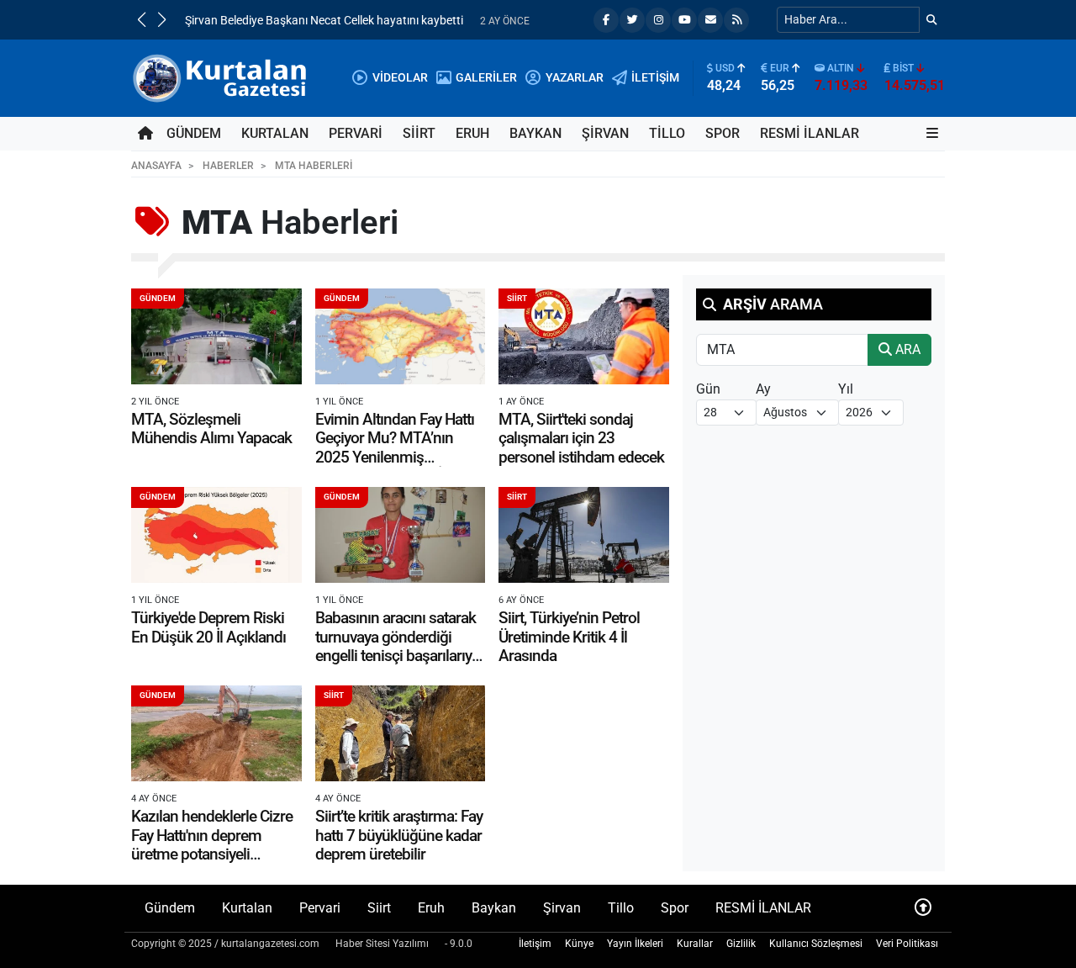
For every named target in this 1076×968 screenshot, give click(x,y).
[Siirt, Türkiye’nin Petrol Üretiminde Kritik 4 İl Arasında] (583, 535)
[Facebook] (606, 20)
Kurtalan (275, 133)
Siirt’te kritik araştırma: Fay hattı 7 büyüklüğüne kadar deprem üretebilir (399, 835)
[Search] (932, 20)
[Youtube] (684, 20)
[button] (141, 19)
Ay (763, 389)
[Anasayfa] (145, 134)
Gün (708, 389)
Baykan (535, 133)
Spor (722, 133)
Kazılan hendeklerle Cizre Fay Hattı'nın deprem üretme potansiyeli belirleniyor (212, 844)
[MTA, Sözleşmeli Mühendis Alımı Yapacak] (216, 336)
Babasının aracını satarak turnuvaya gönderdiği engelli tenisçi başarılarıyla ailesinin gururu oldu (399, 646)
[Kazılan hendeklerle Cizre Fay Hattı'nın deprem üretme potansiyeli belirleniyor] (216, 733)
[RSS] (736, 20)
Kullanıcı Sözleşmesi (815, 943)
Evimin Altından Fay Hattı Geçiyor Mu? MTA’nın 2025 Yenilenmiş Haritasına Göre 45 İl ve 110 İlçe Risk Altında (394, 457)
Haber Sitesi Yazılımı (382, 943)
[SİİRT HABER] (222, 77)
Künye (579, 943)
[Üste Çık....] (923, 908)
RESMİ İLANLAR (809, 133)
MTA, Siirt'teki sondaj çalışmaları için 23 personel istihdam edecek (581, 438)
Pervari (355, 133)
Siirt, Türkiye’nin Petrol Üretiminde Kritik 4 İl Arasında (569, 636)
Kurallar (695, 943)
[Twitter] (632, 20)
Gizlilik (741, 943)
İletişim (535, 943)
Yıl (845, 389)
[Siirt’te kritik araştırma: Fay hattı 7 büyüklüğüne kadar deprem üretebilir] (400, 733)
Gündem (193, 133)
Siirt (419, 133)
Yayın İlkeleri (635, 943)
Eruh (472, 133)
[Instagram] (658, 20)
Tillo (667, 133)
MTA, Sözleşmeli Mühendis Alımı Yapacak (211, 428)
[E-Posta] (710, 20)
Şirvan (605, 133)
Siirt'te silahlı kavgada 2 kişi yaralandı (281, 20)
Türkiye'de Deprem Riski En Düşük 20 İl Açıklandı (208, 627)
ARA (906, 349)
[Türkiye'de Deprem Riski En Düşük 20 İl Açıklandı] (216, 535)
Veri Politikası (907, 943)
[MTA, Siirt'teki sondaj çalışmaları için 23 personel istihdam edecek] (583, 336)
